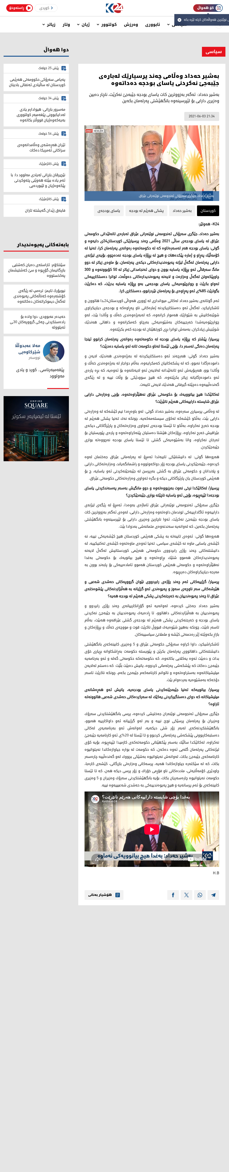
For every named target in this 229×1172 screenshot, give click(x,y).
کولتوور (109, 24)
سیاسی (214, 51)
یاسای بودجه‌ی (109, 211)
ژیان (86, 24)
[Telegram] (213, 895)
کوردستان (208, 211)
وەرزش (131, 24)
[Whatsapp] (200, 895)
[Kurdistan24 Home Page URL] (114, 8)
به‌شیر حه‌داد (182, 211)
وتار (66, 24)
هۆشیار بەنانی (100, 895)
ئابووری (152, 24)
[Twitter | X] (186, 895)
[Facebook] (173, 895)
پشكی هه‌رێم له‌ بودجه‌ (146, 211)
